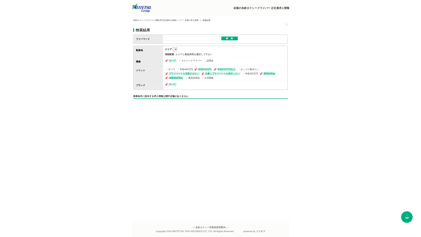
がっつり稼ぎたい (250, 69)
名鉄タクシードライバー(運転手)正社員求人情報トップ (157, 20)
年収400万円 (186, 69)
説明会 (210, 60)
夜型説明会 (194, 78)
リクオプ (260, 231)
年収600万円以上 (226, 69)
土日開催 (208, 78)
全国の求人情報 (192, 20)
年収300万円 (251, 73)
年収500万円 (204, 69)
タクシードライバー (191, 60)
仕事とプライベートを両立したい (222, 73)
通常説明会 (269, 73)
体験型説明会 (176, 78)
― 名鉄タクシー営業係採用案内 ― (210, 227)
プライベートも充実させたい (184, 73)
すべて (172, 60)
